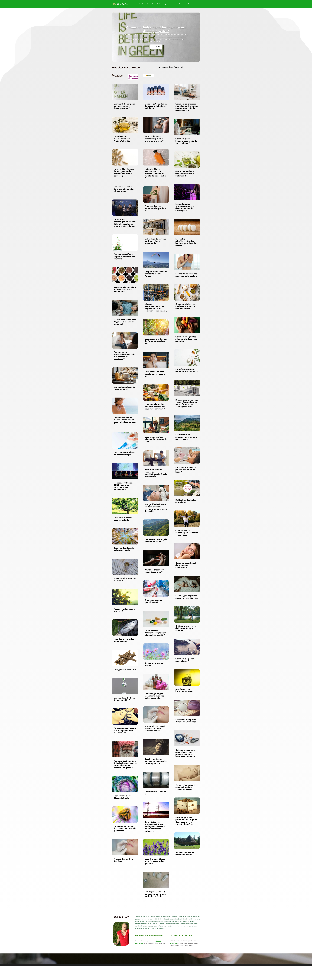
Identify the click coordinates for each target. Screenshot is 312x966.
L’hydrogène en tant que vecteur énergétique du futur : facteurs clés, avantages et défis (186, 403)
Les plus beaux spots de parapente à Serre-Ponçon (156, 273)
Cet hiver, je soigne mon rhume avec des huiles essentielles (154, 695)
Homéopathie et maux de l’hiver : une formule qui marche (125, 828)
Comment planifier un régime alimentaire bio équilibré (124, 256)
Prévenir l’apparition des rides (123, 860)
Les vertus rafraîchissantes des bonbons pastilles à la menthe (185, 242)
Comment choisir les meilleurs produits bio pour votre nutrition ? (155, 406)
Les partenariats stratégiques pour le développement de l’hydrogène (184, 207)
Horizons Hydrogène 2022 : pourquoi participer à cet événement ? (123, 486)
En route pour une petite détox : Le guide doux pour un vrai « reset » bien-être (186, 821)
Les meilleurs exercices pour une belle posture (186, 274)
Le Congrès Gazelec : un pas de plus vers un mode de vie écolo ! (155, 894)
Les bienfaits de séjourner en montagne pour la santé (186, 437)
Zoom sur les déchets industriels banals (124, 549)
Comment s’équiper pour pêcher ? (184, 659)
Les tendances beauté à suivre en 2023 (125, 388)
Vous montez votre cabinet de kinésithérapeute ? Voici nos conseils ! (156, 473)
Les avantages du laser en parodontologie (124, 453)
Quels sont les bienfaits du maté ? (125, 579)
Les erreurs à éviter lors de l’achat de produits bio (156, 341)
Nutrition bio (158, 4)
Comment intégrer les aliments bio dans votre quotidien (186, 339)
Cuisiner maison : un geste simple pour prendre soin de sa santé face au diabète (185, 753)
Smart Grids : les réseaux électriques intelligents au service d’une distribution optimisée (155, 826)
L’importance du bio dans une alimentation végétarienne (124, 189)
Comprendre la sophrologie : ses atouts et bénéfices (186, 532)
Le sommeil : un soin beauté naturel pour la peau (155, 374)
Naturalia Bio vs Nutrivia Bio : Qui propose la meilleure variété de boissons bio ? (155, 173)
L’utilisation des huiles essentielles (185, 501)
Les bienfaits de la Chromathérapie (122, 796)
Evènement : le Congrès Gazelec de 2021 (156, 540)
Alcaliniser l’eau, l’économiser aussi (184, 690)
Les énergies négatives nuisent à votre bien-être (186, 596)
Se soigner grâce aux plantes (154, 664)
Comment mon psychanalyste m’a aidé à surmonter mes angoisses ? (124, 355)
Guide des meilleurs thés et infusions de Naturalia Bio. (184, 173)
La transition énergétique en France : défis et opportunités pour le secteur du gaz (125, 223)
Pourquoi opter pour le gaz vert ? (124, 610)
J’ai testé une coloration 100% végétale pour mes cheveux (125, 730)
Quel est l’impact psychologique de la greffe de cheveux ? (154, 138)
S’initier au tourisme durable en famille (184, 853)
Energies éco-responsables (170, 4)
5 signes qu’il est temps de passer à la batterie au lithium (156, 106)
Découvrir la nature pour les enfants (123, 518)
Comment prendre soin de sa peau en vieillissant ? (186, 565)
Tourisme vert (182, 4)
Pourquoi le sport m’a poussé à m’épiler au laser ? (185, 469)
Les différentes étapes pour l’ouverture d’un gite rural (155, 861)
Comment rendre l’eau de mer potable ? (124, 699)
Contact (190, 4)
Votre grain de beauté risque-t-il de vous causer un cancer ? (155, 728)
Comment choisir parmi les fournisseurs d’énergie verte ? (156, 29)
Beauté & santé (149, 4)
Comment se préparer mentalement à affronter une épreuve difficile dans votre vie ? (186, 107)
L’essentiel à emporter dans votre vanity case (185, 720)
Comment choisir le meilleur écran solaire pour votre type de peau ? (125, 421)
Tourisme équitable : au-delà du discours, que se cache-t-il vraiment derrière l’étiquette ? (125, 764)
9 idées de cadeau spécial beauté (153, 601)
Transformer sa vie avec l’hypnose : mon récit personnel (125, 321)
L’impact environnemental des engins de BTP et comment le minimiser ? (156, 307)
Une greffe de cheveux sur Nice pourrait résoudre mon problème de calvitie (156, 508)
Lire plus (156, 46)
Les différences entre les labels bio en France (186, 370)
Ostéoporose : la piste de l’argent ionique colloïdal (185, 628)
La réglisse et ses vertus (125, 669)
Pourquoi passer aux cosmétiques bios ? (154, 570)
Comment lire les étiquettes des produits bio (155, 208)
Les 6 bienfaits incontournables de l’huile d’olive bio (123, 138)
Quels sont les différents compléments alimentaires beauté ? (156, 632)
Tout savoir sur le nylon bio (155, 792)
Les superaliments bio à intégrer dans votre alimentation (125, 289)
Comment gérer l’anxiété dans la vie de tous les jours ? (186, 141)
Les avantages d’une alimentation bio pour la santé (156, 439)
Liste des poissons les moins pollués (124, 640)
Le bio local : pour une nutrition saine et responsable (155, 241)
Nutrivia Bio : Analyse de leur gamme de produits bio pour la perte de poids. (124, 172)
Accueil (141, 4)
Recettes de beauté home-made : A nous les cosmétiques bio (156, 761)
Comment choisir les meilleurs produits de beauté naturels (185, 306)
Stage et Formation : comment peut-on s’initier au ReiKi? (185, 787)
